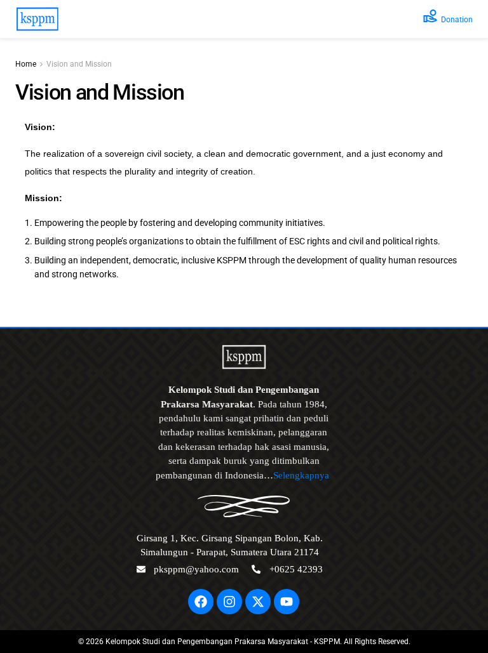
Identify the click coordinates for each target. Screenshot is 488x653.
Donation (457, 19)
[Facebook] (201, 601)
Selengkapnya (302, 475)
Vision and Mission (79, 64)
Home (25, 64)
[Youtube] (286, 601)
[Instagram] (229, 601)
